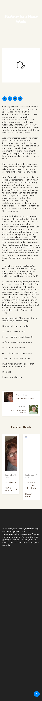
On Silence (10, 482)
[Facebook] (4, 98)
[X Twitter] (10, 98)
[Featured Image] (11, 454)
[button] (11, 489)
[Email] (20, 98)
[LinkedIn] (15, 98)
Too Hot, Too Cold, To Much (31, 485)
